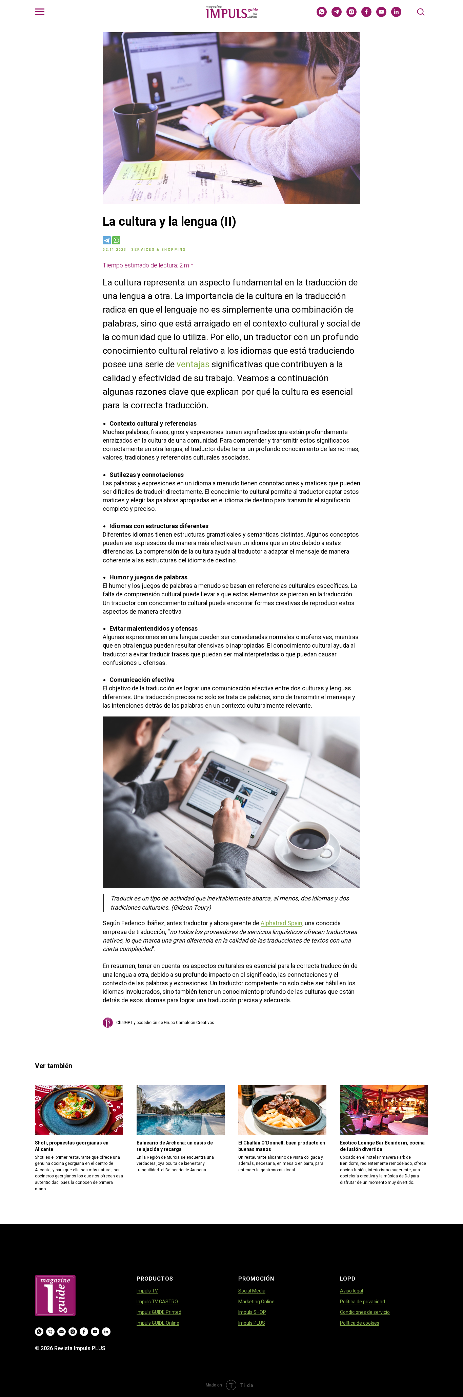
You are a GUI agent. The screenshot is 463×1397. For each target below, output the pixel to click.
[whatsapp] (322, 15)
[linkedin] (396, 15)
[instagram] (351, 15)
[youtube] (381, 15)
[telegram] (336, 15)
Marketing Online (256, 1301)
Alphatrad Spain (281, 923)
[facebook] (366, 15)
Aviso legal (351, 1290)
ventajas (193, 364)
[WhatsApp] (116, 240)
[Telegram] (107, 240)
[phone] (50, 1331)
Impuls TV (147, 1290)
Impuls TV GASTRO (157, 1301)
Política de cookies (359, 1323)
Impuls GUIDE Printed (159, 1312)
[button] (421, 11)
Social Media (251, 1290)
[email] (61, 1331)
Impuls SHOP (252, 1312)
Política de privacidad (362, 1301)
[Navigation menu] (39, 11)
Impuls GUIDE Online (158, 1323)
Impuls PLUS (251, 1323)
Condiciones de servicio (365, 1312)
